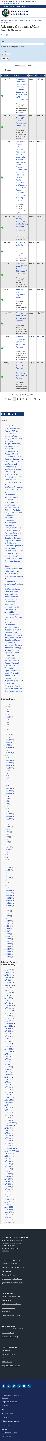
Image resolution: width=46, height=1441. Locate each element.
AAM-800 (8, 1074)
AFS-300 (7, 970)
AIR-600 (7, 980)
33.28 (6, 801)
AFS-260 (7, 1136)
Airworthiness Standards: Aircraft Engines (11, 497)
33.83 (6, 837)
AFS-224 (7, 1133)
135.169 (7, 877)
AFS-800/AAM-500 (11, 1151)
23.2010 (7, 926)
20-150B (7, 79)
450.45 (7, 849)
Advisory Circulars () (34, 20)
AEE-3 (6, 1118)
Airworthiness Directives (13, 576)
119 (5, 811)
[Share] (1, 35)
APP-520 (7, 1215)
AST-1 (6, 988)
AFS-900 (7, 1092)
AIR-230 (7, 1176)
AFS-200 (7, 975)
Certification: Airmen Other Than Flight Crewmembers (12, 591)
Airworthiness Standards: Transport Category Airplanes (12, 436)
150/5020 (8, 814)
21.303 (7, 916)
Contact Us (5, 1251)
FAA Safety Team (7, 1362)
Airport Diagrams (7, 1300)
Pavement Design (11, 533)
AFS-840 (7, 1090)
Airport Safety (9, 474)
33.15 (6, 798)
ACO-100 (40, 337)
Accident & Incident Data (9, 1263)
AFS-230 (7, 1082)
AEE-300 (7, 1120)
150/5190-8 (8, 337)
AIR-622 (7, 1184)
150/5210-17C (9, 216)
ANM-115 (8, 1016)
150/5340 (8, 768)
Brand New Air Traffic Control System (13, 1329)
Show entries (23, 66)
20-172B (7, 115)
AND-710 (8, 1202)
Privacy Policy (6, 1425)
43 (5, 724)
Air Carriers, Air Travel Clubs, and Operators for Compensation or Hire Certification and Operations (13, 462)
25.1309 (7, 939)
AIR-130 (7, 1003)
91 (5, 709)
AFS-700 (7, 1087)
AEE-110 (7, 1115)
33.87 (6, 839)
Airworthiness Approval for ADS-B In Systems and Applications (21, 121)
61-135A (7, 142)
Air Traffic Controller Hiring (10, 1337)
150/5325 (8, 898)
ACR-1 (7, 1110)
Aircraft (7, 441)
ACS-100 (7, 1079)
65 (5, 750)
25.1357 (7, 949)
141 (5, 883)
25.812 (7, 829)
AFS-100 (7, 1054)
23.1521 (7, 826)
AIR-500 (7, 1179)
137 (5, 880)
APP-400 (7, 1018)
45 (5, 844)
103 (5, 809)
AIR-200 (7, 1028)
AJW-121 (8, 1097)
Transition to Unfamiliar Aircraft (20, 245)
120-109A (7, 313)
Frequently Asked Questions (11, 1366)
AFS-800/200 (9, 1148)
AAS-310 (7, 1105)
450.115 (7, 847)
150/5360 (8, 791)
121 (5, 732)
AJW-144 (8, 1199)
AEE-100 (7, 1041)
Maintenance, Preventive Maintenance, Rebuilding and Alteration (10, 520)
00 (5, 722)
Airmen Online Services (9, 1354)
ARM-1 (7, 1217)
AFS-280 (7, 1138)
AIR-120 (7, 995)
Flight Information (11, 671)
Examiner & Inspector (8, 1308)
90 (5, 714)
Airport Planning (10, 556)
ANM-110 (8, 1005)
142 (5, 885)
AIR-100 (7, 998)
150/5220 (8, 742)
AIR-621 (7, 1181)
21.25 (6, 913)
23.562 (7, 928)
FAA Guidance (6, 1312)
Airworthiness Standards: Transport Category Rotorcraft (12, 627)
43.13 (6, 842)
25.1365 (7, 957)
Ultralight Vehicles (11, 650)
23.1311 (7, 923)
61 (5, 727)
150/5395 (8, 906)
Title (17, 75)
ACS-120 (7, 1113)
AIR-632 (7, 1189)
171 (5, 908)
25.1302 (7, 936)
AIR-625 (7, 1031)
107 (5, 862)
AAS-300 (40, 216)
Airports (7, 426)
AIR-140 (7, 1166)
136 (5, 775)
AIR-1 (6, 1158)
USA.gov (4, 1429)
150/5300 (8, 747)
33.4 (6, 804)
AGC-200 (8, 1153)
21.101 (7, 911)
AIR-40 (7, 1064)
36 (5, 781)
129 (5, 786)
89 (5, 806)
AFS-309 (7, 1141)
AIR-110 (7, 1013)
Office (39, 75)
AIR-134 (7, 1164)
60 (5, 852)
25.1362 (7, 954)
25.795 (7, 745)
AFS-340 (7, 1034)
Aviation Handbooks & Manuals (11, 1304)
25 (5, 719)
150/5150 (8, 893)
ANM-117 (8, 1209)
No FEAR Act (5, 1417)
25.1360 (7, 951)
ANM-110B (8, 1207)
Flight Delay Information (9, 1275)
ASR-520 (7, 1220)
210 (5, 918)
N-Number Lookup (7, 1358)
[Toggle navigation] (42, 13)
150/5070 (8, 819)
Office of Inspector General (10, 1421)
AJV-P (6, 1095)
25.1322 (7, 941)
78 (35, 399)
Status (31, 75)
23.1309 (7, 921)
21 (5, 712)
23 (5, 730)
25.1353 (7, 946)
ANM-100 (8, 985)
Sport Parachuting (11, 686)
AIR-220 (7, 1174)
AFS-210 (7, 1056)
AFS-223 (7, 1130)
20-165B (7, 363)
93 (5, 857)
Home (4, 20)
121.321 (7, 870)
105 (5, 860)
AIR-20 (7, 1171)
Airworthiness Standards (13, 584)
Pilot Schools (9, 678)
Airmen (7, 622)
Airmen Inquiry (6, 1350)
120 (5, 707)
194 (5, 824)
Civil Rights (5, 1405)
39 (5, 773)
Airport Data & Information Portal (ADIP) (14, 1267)
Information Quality (8, 1413)
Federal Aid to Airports (12, 482)
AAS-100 (7, 972)
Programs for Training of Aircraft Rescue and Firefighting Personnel (22, 221)
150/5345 (8, 717)
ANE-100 (7, 1204)
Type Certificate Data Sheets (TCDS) (13, 1283)
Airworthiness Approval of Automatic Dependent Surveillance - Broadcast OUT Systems (22, 370)
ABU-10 (7, 1107)
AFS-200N (8, 1125)
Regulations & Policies (16, 20)
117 (5, 783)
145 (5, 758)
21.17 (6, 778)
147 (5, 888)
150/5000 (8, 763)
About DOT (5, 1398)
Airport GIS (8, 612)
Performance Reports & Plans (11, 1315)
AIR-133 (7, 1161)
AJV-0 (6, 1192)
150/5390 (8, 903)
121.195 (7, 867)
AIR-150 (7, 1169)
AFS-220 (7, 1008)
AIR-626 (7, 1036)
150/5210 (8, 735)
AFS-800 (7, 977)
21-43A (6, 263)
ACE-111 (7, 1044)
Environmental (9, 581)
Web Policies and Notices (10, 1433)
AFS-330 (7, 1085)
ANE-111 (7, 1000)
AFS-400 (7, 993)
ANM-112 (8, 1026)
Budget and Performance (10, 1402)
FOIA (3, 1409)
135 (5, 737)
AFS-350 (7, 1046)
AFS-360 (7, 1146)
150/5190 (8, 788)
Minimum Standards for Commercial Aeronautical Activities (21, 342)
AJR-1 (6, 1039)
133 (5, 875)
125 (5, 872)
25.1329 (7, 944)
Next (39, 399)
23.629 (7, 934)
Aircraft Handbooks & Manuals (11, 1296)
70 (5, 855)
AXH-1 (7, 1072)
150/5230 (8, 895)
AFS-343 (7, 1143)
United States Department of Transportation (17, 6)
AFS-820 (7, 1021)
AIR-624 (7, 1067)
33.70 (6, 770)
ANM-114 (8, 1049)
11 (5, 865)
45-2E (6, 289)
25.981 (7, 834)
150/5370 (8, 753)
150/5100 (8, 760)
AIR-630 (7, 1187)
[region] (22, 231)
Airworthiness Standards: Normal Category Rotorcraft (11, 660)
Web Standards (6, 1436)
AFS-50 (7, 1062)
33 (5, 755)
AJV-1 (6, 1194)
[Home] (15, 13)
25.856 (7, 832)
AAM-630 (8, 1102)
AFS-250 (7, 1059)
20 (5, 704)
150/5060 (8, 890)
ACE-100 (7, 983)
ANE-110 (7, 1011)
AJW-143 (8, 1197)
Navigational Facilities (12, 637)
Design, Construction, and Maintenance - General (12, 446)
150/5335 (8, 900)
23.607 (7, 931)
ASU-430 (8, 1222)
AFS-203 (7, 1128)
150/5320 (8, 765)
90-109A (7, 242)
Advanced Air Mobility (8, 1333)
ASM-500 (8, 1100)
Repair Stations (10, 574)
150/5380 (8, 793)
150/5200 (8, 740)
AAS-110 (7, 1077)
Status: (3, 51)
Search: (4, 41)
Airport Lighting (10, 502)
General (7, 566)
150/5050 (8, 816)
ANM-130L (8, 1212)
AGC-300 (8, 1156)
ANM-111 (8, 1023)
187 (5, 821)
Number (4, 75)
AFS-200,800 (9, 1123)
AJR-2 (6, 1069)
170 (5, 796)
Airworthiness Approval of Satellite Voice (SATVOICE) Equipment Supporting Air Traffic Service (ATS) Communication (22, 89)
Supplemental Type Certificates (12, 1279)
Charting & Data (6, 1271)
